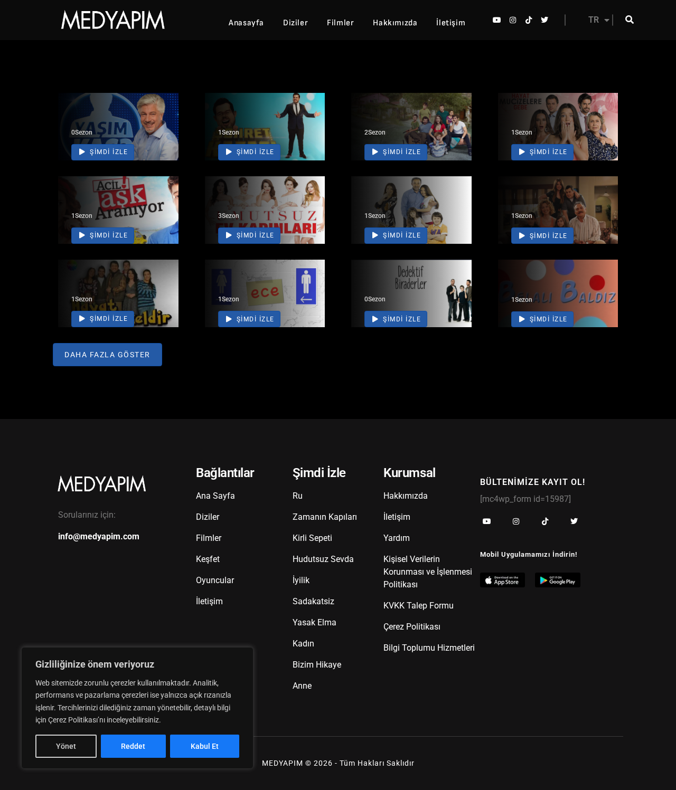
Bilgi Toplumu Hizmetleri (429, 648)
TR (593, 20)
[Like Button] (155, 124)
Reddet (133, 746)
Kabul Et (205, 746)
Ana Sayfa (215, 496)
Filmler (340, 23)
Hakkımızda (395, 23)
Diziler (295, 23)
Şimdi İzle (108, 152)
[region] (137, 708)
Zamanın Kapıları (325, 517)
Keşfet (208, 559)
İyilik (301, 580)
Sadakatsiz (313, 601)
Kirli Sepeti (312, 538)
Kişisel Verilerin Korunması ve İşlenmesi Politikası (427, 571)
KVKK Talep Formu (418, 606)
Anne (302, 686)
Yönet (66, 746)
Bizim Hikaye (317, 665)
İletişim (450, 23)
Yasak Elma (314, 622)
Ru (298, 496)
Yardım (396, 538)
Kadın (303, 644)
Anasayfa (246, 23)
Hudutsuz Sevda (323, 559)
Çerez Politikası (411, 627)
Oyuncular (215, 580)
